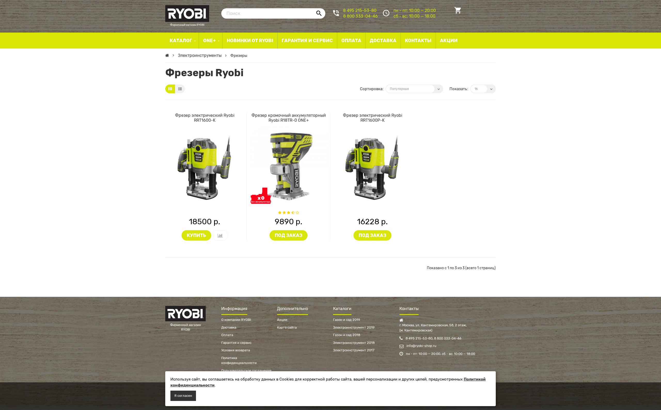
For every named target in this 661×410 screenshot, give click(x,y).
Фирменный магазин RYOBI (187, 13)
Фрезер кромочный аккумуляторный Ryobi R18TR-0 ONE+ (288, 118)
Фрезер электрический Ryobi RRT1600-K (204, 118)
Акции (282, 320)
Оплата (227, 335)
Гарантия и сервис (236, 343)
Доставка (228, 327)
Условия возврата (235, 350)
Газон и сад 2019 (346, 320)
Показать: (459, 89)
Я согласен (183, 396)
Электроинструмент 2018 (354, 343)
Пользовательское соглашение (246, 371)
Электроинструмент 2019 (354, 327)
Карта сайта (287, 327)
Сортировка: (371, 89)
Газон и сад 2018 (346, 335)
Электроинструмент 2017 (353, 350)
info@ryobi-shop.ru (421, 346)
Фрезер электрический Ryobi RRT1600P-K (372, 118)
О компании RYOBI (236, 320)
